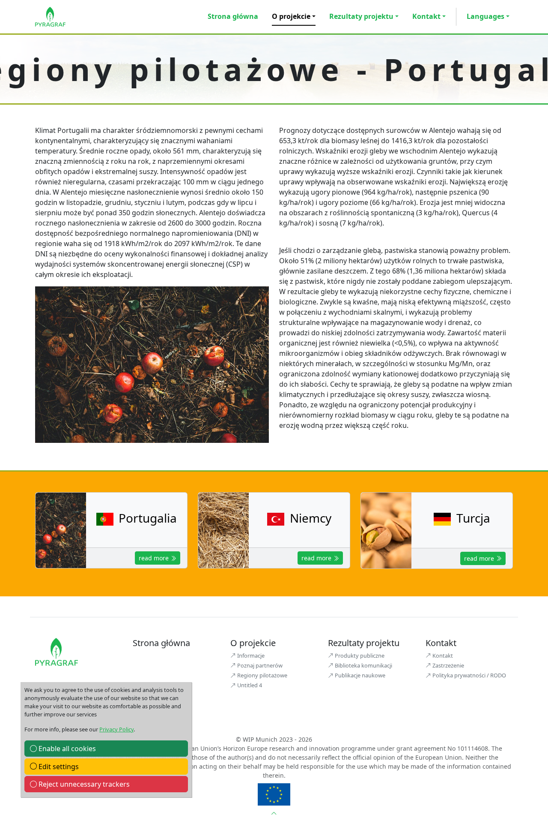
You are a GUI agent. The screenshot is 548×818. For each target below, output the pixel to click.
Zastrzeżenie (447, 665)
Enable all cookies (66, 748)
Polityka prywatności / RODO (468, 675)
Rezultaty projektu (361, 16)
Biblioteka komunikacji (363, 665)
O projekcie (291, 16)
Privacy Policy (116, 729)
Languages (485, 16)
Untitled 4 (249, 685)
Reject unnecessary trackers (83, 784)
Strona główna (233, 16)
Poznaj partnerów (259, 665)
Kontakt (426, 16)
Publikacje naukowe (359, 675)
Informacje (250, 655)
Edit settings (58, 766)
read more (154, 558)
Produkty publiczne (359, 655)
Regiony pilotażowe (261, 675)
